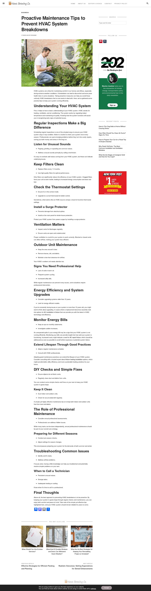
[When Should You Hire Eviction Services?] (32, 536)
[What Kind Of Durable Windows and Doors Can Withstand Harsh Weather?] (57, 536)
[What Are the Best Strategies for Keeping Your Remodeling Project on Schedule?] (82, 536)
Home (73, 3)
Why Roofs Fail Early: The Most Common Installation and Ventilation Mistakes (111, 148)
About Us (82, 3)
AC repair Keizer (75, 337)
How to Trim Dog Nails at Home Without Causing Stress (112, 127)
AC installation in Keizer (52, 312)
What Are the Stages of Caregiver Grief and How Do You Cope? (112, 156)
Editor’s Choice (95, 3)
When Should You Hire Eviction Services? (32, 550)
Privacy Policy (120, 3)
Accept (106, 588)
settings (93, 589)
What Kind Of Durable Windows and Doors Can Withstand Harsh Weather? (56, 551)
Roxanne (33, 35)
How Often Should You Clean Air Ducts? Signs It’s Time (112, 134)
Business (25, 12)
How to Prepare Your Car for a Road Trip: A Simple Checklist (112, 140)
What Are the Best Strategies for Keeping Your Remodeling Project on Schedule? (81, 551)
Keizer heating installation (74, 359)
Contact (108, 3)
